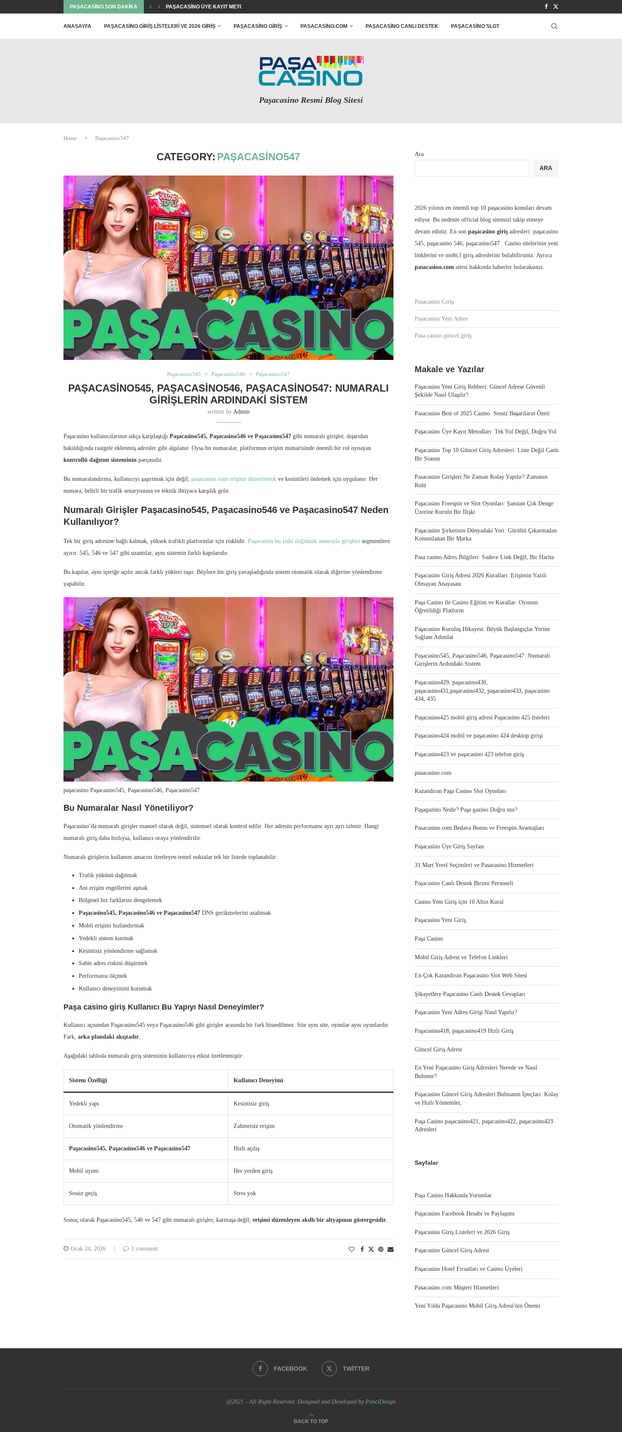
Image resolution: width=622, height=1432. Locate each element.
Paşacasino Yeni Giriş (440, 920)
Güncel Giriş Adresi (438, 1049)
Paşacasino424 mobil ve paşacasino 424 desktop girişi (479, 735)
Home (70, 138)
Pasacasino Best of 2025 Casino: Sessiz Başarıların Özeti (482, 413)
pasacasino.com (323, 26)
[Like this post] (352, 1249)
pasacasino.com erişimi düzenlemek (233, 479)
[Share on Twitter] (371, 1249)
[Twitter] (556, 7)
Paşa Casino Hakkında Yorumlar (453, 1195)
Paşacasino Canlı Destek (402, 26)
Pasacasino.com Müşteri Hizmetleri (457, 1287)
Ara (419, 154)
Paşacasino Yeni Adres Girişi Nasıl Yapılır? (466, 1012)
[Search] (554, 26)
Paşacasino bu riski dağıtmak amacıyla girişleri (305, 541)
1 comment (144, 1248)
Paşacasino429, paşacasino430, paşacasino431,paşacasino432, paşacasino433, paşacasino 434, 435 (482, 690)
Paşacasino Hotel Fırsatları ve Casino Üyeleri (469, 1269)
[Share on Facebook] (362, 1249)
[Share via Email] (391, 1249)
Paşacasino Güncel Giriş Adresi (452, 1250)
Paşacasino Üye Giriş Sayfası (449, 846)
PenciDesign (381, 1402)
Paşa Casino (429, 938)
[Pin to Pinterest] (380, 1249)
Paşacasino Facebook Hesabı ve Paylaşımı (465, 1213)
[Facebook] (546, 7)
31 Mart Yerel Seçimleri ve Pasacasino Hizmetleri (474, 865)
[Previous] (150, 7)
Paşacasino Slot (475, 26)
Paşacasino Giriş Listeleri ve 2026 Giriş (159, 26)
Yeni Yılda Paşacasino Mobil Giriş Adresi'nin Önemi (477, 1306)
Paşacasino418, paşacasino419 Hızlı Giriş (464, 1031)
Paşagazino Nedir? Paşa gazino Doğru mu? (466, 810)
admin (241, 412)
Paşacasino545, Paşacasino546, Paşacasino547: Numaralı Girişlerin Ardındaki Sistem (228, 394)
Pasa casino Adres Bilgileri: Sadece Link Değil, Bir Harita (484, 557)
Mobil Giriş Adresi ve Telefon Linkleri (461, 957)
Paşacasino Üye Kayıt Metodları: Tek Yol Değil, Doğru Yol (485, 431)
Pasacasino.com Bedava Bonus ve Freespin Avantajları (479, 828)
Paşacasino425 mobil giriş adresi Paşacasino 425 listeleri (482, 717)
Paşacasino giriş (258, 26)
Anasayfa (77, 26)
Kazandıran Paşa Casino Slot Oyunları (460, 791)
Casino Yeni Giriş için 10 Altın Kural (459, 902)
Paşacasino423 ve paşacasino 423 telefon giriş (469, 754)
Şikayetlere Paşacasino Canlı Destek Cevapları (470, 994)
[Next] (159, 7)
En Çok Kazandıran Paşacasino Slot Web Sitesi (471, 975)
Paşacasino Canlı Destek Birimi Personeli (464, 883)
